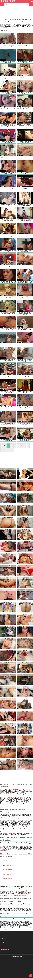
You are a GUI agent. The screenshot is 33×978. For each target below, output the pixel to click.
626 (6, 450)
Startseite (3, 938)
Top (30, 976)
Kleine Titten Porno (8, 878)
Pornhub (26, 904)
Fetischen (24, 893)
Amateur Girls (28, 805)
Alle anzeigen (5, 949)
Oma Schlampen (7, 865)
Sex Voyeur (6, 860)
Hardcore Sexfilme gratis (9, 797)
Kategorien (3, 942)
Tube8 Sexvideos (4, 849)
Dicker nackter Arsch (8, 874)
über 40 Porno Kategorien (10, 833)
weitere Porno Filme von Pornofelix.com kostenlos (15, 895)
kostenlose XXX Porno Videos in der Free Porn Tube (17, 789)
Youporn (2, 906)
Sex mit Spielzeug (8, 869)
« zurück (3, 445)
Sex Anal (6, 883)
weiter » (11, 450)
